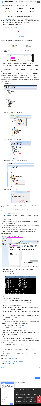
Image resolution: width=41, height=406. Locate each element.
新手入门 (21, 8)
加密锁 (16, 358)
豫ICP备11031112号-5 (23, 396)
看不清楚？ (17, 378)
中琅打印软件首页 (4, 5)
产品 (19, 1)
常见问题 (10, 5)
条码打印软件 (6, 358)
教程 (24, 1)
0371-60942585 (28, 394)
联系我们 (34, 1)
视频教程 (33, 11)
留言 (24, 389)
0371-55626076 (34, 394)
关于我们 (30, 1)
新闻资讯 (21, 11)
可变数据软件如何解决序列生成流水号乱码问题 (14, 361)
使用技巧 (33, 8)
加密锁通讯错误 (12, 358)
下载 (22, 1)
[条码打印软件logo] (7, 2)
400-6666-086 (22, 394)
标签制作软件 (30, 401)
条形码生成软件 (24, 401)
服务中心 (8, 8)
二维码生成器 (35, 401)
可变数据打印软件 (18, 401)
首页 (17, 1)
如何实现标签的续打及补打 (10, 363)
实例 (27, 1)
